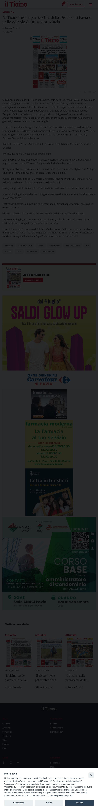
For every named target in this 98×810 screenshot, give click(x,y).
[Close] (91, 775)
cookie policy (57, 795)
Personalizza (18, 803)
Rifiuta (49, 803)
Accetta (79, 803)
